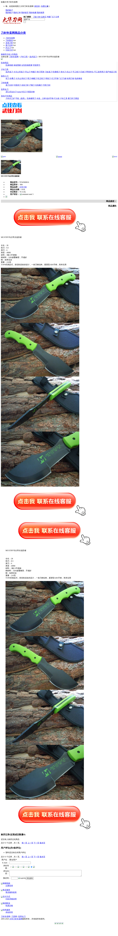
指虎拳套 (78, 78)
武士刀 (8, 48)
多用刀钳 (70, 78)
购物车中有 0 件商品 (9, 54)
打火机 (57, 98)
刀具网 (14, 916)
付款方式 (9, 50)
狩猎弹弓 (36, 65)
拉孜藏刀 (39, 85)
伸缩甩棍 (17, 65)
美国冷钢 (31, 92)
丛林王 (44, 17)
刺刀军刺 (40, 72)
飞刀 (53, 17)
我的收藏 (32, 13)
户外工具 (63, 98)
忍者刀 (83, 72)
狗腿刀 (34, 72)
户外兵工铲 (10, 98)
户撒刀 (32, 85)
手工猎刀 (76, 72)
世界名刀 (4, 89)
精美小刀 (4, 76)
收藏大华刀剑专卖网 (9, 2)
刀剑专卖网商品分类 (13, 32)
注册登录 (9, 886)
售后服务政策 (11, 892)
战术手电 (50, 98)
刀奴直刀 (48, 72)
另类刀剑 (46, 85)
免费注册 (44, 6)
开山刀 (28, 72)
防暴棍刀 (56, 72)
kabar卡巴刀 (22, 92)
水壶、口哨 (41, 98)
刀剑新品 (9, 40)
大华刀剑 (23, 187)
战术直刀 (33, 57)
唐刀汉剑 (9, 45)
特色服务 (6, 910)
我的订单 (17, 13)
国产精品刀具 (111, 72)
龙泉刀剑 (9, 43)
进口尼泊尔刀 (11, 92)
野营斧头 (90, 72)
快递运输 (9, 906)
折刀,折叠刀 (10, 78)
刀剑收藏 (4, 83)
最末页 (42, 843)
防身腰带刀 (31, 98)
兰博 (57, 17)
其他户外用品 (6, 96)
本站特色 (9, 912)
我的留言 (25, 13)
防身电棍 (9, 65)
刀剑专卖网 (10, 38)
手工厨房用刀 (99, 72)
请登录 (37, 6)
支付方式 (6, 896)
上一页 (30, 843)
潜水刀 (63, 72)
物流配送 (6, 903)
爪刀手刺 (55, 78)
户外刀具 (24, 57)
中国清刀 (17, 85)
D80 (39, 17)
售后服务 (6, 890)
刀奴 (35, 17)
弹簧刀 (48, 78)
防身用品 (4, 63)
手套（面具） (20, 98)
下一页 (36, 843)
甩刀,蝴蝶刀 (32, 78)
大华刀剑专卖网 (15, 919)
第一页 (24, 843)
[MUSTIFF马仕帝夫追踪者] (21, 155)
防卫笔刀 (41, 78)
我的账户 (9, 10)
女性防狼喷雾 (26, 65)
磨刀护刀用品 (73, 98)
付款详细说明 (11, 899)
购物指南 (6, 883)
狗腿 (49, 17)
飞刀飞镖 (62, 78)
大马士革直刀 (19, 72)
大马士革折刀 (21, 78)
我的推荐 (40, 13)
